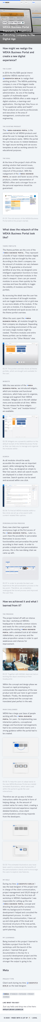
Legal (34, 1018)
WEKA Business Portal (17, 130)
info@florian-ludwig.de (13, 1009)
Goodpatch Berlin (11, 78)
